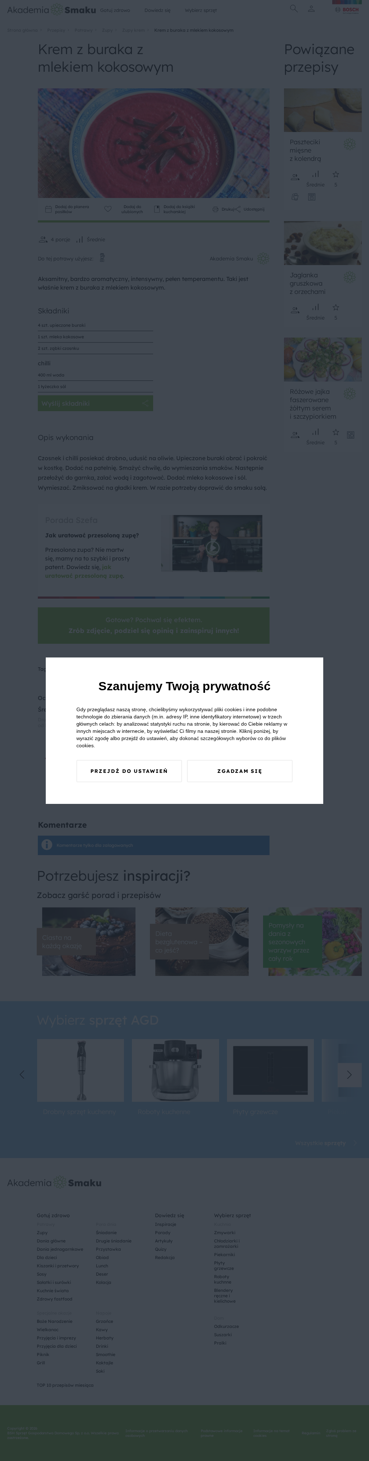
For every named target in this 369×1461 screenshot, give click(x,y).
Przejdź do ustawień (129, 771)
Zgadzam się (239, 771)
